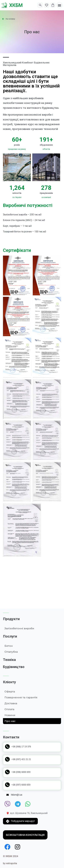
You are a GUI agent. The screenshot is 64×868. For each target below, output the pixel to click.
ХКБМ (16, 5)
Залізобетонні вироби (19, 628)
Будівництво (13, 667)
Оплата (9, 709)
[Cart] (52, 5)
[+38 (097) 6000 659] (7, 784)
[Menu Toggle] (59, 5)
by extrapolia (10, 863)
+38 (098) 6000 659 (20, 772)
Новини (9, 715)
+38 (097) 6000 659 (20, 784)
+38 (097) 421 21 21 (21, 759)
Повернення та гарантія (20, 697)
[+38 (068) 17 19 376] (7, 746)
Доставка (10, 703)
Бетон (8, 645)
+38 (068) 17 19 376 (21, 746)
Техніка (9, 660)
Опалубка (11, 651)
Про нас (9, 721)
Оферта (9, 691)
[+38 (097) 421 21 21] (7, 759)
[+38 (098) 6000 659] (7, 772)
